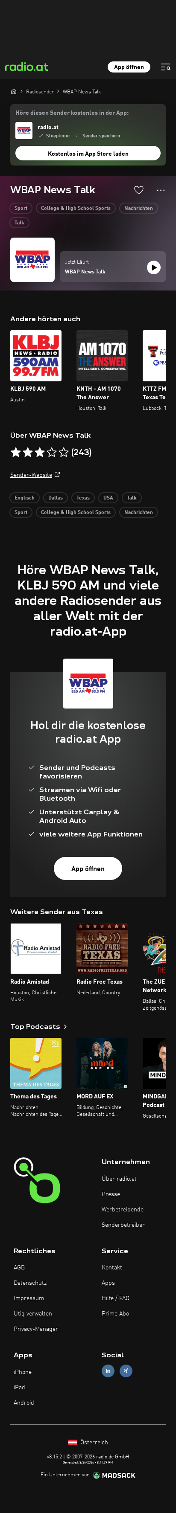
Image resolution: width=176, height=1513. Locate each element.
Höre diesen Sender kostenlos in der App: (72, 113)
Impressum (29, 1298)
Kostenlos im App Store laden (88, 154)
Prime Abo (115, 1314)
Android (24, 1403)
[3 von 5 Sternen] (40, 453)
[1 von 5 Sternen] (16, 453)
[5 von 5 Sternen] (64, 453)
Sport (21, 208)
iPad (19, 1388)
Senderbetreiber (123, 1225)
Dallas (55, 498)
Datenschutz (30, 1283)
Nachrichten (138, 208)
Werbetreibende (123, 1210)
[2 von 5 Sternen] (28, 453)
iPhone (23, 1372)
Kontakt (112, 1268)
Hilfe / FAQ (115, 1298)
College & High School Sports (76, 208)
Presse (111, 1194)
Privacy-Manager (36, 1329)
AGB (19, 1268)
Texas (83, 498)
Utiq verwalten (33, 1314)
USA (108, 498)
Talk (19, 223)
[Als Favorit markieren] (139, 190)
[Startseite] (13, 91)
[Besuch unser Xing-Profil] (126, 1371)
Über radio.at (119, 1179)
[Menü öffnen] (166, 67)
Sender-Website (31, 475)
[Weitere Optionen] (161, 190)
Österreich (93, 1443)
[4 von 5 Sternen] (52, 453)
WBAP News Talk (85, 272)
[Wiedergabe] (154, 267)
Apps (108, 1283)
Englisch (25, 498)
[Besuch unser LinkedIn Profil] (108, 1371)
